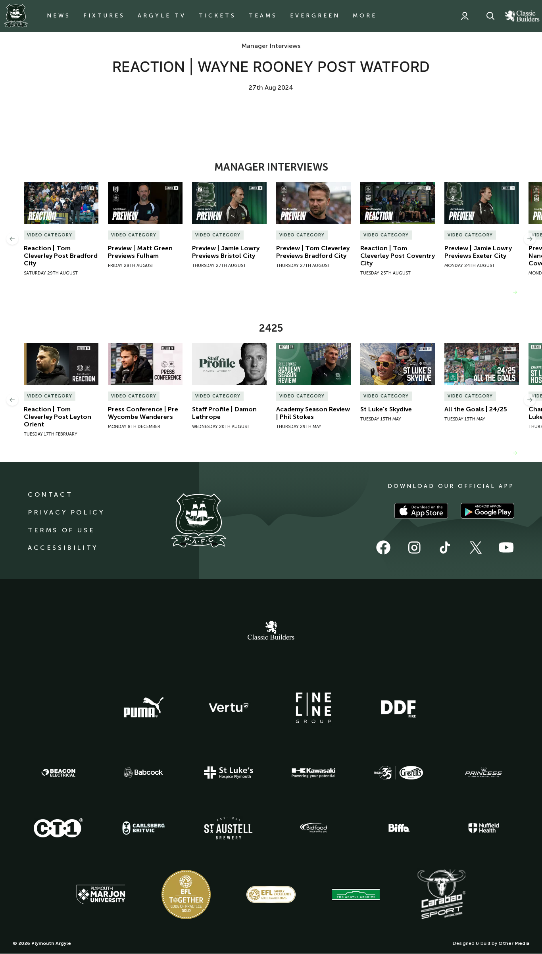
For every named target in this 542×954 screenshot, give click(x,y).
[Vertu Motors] (228, 708)
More (365, 15)
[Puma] (143, 708)
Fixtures (104, 15)
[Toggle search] (490, 16)
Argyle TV (162, 15)
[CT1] (58, 827)
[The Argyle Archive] (356, 894)
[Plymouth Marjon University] (100, 894)
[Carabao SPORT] (441, 894)
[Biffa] (398, 828)
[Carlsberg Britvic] (143, 828)
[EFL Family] (271, 894)
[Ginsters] (398, 772)
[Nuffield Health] (483, 828)
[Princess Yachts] (483, 773)
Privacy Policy (66, 512)
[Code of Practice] (186, 894)
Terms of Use (61, 530)
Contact (50, 494)
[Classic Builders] (271, 631)
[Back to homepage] (16, 16)
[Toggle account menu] (465, 16)
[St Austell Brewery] (228, 828)
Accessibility (63, 547)
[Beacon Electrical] (58, 773)
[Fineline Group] (313, 707)
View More (494, 292)
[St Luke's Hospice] (228, 772)
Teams (263, 15)
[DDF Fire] (398, 708)
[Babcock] (143, 772)
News (59, 15)
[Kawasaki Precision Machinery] (313, 773)
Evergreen (315, 15)
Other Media (513, 943)
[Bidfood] (313, 828)
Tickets (217, 15)
